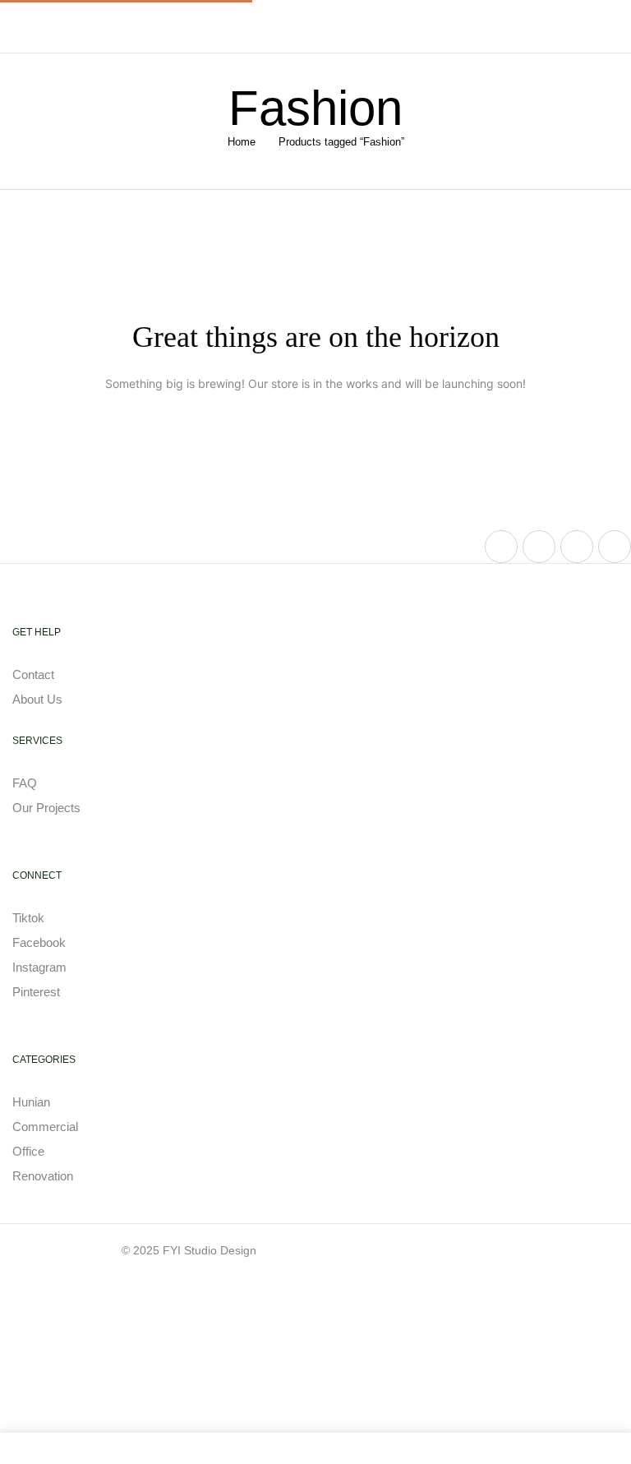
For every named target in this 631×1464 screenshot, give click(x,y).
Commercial (45, 1127)
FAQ (24, 783)
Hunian (31, 1102)
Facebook (39, 942)
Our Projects (46, 808)
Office (28, 1151)
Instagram (39, 967)
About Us (37, 699)
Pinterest (36, 992)
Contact (35, 674)
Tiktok (28, 918)
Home (242, 142)
